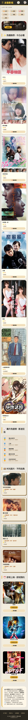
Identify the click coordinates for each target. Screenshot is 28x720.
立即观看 (8, 27)
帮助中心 (11, 713)
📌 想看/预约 (14, 83)
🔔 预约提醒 (14, 610)
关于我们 (5, 713)
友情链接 (17, 713)
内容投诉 (23, 713)
